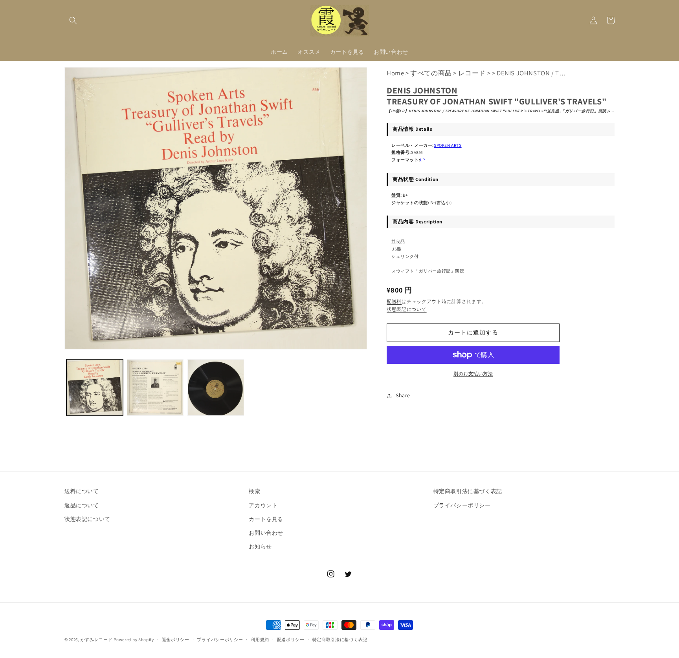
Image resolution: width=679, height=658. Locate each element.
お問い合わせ (266, 532)
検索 (254, 491)
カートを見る (266, 519)
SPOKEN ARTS (448, 145)
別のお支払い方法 (473, 374)
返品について (81, 505)
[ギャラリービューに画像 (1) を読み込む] (94, 387)
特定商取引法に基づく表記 (467, 491)
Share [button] (403, 395)
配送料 (394, 301)
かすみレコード (97, 639)
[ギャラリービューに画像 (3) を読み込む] (215, 387)
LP (422, 160)
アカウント (263, 505)
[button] (73, 20)
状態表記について (407, 309)
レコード (472, 73)
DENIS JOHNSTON (422, 90)
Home (395, 73)
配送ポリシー (291, 639)
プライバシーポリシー (462, 505)
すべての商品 (431, 73)
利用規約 (260, 639)
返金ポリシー (175, 639)
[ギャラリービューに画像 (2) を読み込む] (155, 387)
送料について (81, 491)
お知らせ (260, 546)
